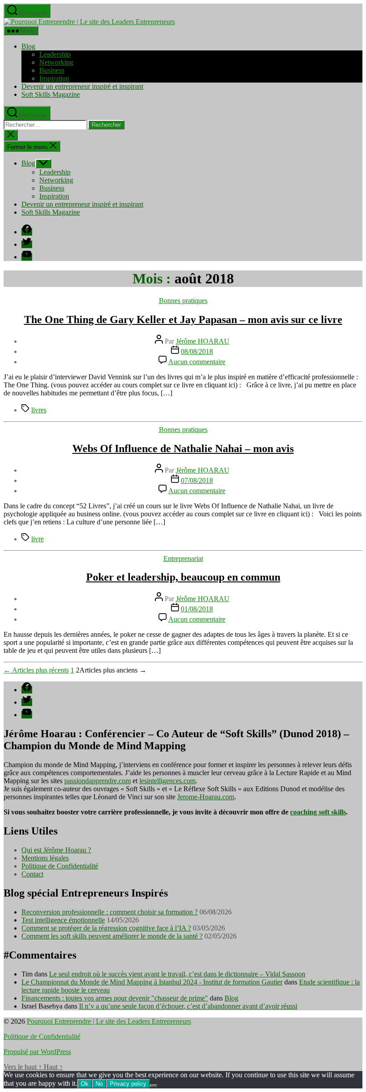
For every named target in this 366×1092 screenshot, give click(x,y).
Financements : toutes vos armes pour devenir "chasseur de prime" (114, 998)
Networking (56, 62)
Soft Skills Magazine (50, 94)
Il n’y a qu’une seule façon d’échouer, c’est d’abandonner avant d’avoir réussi (188, 1006)
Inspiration (54, 78)
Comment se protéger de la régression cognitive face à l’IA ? (106, 928)
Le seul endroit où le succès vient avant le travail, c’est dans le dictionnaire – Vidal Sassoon (177, 974)
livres (38, 410)
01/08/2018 (197, 609)
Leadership (55, 54)
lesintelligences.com (167, 781)
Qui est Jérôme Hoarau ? (56, 850)
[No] (153, 1085)
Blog (28, 46)
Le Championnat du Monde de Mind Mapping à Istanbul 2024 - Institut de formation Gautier (152, 982)
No (99, 1083)
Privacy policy (128, 1083)
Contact (32, 874)
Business (51, 70)
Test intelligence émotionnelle (63, 920)
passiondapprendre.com (97, 781)
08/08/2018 (197, 351)
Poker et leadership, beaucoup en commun (183, 577)
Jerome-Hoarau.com (205, 797)
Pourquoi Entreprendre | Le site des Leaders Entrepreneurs (109, 1021)
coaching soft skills (318, 812)
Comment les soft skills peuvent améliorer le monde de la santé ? (112, 936)
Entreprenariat (183, 558)
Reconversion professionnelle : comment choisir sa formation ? (109, 912)
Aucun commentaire (196, 361)
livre (37, 539)
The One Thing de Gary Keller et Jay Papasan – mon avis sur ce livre (183, 319)
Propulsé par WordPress (37, 1051)
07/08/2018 (197, 480)
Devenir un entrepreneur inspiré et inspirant (82, 86)
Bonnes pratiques (183, 300)
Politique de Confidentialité (59, 866)
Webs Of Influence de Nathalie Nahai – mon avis (183, 448)
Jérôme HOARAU (202, 341)
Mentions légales (45, 858)
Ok (84, 1083)
